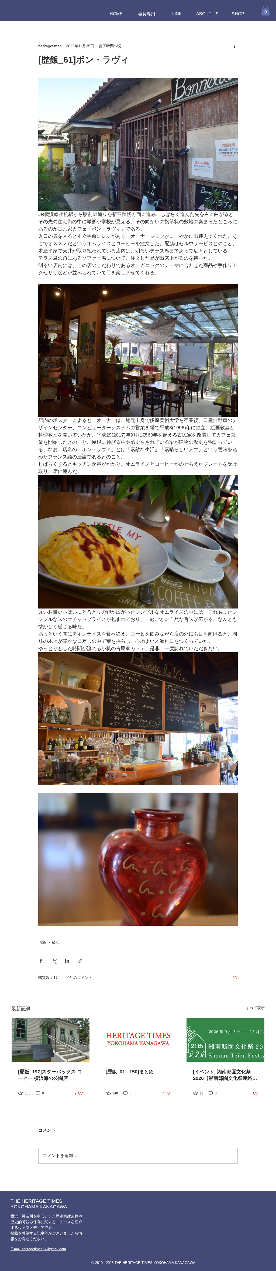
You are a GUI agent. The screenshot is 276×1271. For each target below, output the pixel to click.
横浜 (55, 942)
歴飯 (43, 942)
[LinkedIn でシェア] (67, 961)
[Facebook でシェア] (40, 961)
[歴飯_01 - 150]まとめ (130, 1071)
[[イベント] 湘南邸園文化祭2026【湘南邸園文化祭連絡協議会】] (225, 1040)
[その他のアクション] (234, 46)
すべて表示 (255, 1008)
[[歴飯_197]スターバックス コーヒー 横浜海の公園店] (50, 1040)
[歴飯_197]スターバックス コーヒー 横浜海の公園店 (50, 1075)
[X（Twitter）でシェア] (54, 961)
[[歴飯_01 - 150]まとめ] (138, 1040)
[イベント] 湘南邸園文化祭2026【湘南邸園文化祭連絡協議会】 (225, 1075)
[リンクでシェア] (80, 961)
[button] (265, 10)
